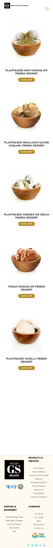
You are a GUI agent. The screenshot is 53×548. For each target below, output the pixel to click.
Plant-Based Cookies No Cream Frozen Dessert (26, 216)
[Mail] (40, 545)
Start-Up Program (14, 524)
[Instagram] (32, 545)
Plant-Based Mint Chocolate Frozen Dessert (26, 72)
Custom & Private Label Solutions (38, 477)
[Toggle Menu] (47, 9)
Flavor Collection (39, 472)
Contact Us (38, 528)
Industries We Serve (38, 497)
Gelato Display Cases (14, 517)
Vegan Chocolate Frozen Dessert (26, 288)
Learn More (26, 80)
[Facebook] (28, 545)
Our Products (38, 468)
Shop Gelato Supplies (14, 520)
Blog (39, 521)
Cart (14, 531)
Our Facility (38, 517)
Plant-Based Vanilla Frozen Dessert (26, 360)
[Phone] (44, 545)
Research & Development (38, 491)
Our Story (39, 514)
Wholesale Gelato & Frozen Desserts (39, 484)
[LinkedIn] (36, 545)
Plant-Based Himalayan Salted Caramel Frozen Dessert (26, 144)
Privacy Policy (38, 524)
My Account (14, 528)
